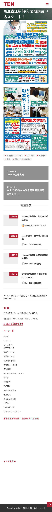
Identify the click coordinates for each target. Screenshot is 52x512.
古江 (20, 155)
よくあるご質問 (10, 399)
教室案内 (7, 394)
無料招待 (26, 159)
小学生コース (9, 348)
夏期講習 (42, 155)
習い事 (6, 377)
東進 (17, 159)
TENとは (7, 340)
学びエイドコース (11, 365)
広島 (8, 159)
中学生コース (9, 352)
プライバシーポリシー (12, 411)
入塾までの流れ (10, 390)
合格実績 (7, 386)
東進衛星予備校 (10, 360)
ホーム (6, 336)
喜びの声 (7, 382)
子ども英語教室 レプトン (14, 373)
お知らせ (7, 403)
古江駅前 (30, 155)
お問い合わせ (9, 407)
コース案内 (8, 345)
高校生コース (9, 356)
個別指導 (9, 155)
